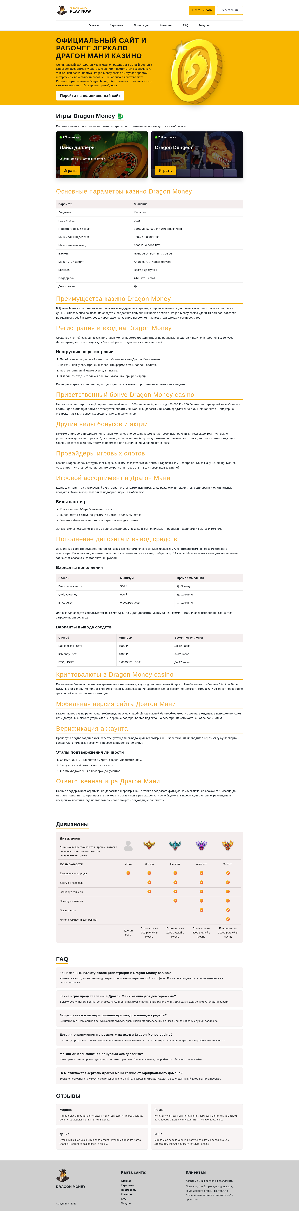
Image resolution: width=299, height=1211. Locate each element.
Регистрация (230, 10)
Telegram (204, 25)
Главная (94, 25)
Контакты (166, 25)
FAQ (185, 25)
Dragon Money (70, 1187)
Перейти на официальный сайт (90, 95)
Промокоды (141, 25)
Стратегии (116, 25)
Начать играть (202, 10)
